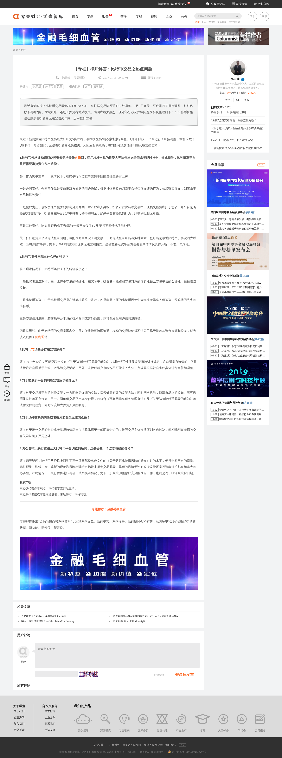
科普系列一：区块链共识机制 (228, 112)
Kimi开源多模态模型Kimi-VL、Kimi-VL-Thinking (47, 621)
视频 (154, 16)
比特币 (49, 86)
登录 (252, 16)
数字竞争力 (234, 22)
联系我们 (50, 723)
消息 (237, 100)
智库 (123, 16)
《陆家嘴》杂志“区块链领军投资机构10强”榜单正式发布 (250, 346)
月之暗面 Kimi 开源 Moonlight (129, 621)
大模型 (212, 22)
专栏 (139, 16)
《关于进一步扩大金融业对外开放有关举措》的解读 (238, 130)
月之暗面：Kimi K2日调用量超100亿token (43, 616)
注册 (264, 16)
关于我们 (19, 711)
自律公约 (159, 674)
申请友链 (50, 729)
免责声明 (19, 717)
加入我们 (19, 723)
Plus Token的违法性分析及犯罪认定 (232, 140)
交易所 (36, 86)
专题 (90, 16)
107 (227, 107)
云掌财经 (114, 744)
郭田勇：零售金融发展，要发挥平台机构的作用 (245, 219)
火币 (87, 86)
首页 (75, 16)
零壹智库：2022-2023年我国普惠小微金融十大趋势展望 (249, 287)
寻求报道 (241, 4)
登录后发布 (184, 674)
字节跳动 (222, 22)
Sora (204, 22)
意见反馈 (19, 729)
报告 (105, 16)
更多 (246, 100)
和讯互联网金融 (153, 744)
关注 (227, 100)
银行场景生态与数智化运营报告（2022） (241, 282)
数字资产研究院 (131, 744)
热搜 (197, 22)
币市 (31, 349)
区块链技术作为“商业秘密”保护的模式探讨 (236, 148)
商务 (184, 16)
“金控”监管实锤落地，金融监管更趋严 (233, 120)
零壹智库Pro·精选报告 (172, 4)
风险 (60, 86)
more (261, 165)
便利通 (98, 86)
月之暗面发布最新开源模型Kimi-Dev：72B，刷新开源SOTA (145, 616)
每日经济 (170, 744)
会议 (169, 16)
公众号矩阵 (218, 4)
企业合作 (263, 4)
